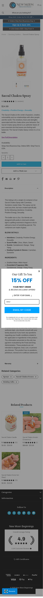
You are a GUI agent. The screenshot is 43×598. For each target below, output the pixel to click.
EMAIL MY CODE (22, 310)
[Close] (39, 271)
